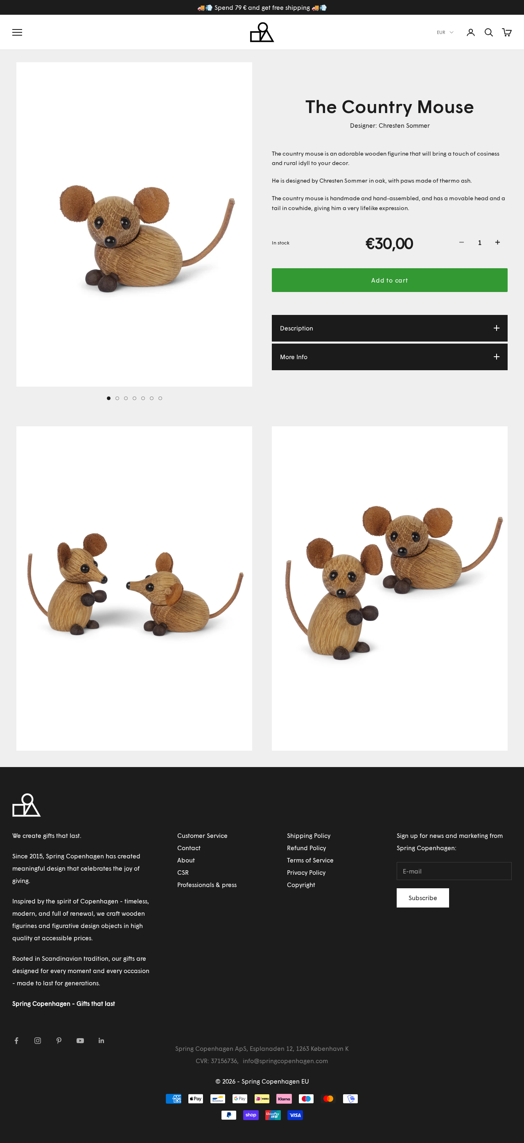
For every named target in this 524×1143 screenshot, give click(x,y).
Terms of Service (310, 860)
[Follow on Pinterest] (59, 1041)
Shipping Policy (308, 835)
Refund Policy (306, 847)
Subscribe (423, 897)
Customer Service (202, 835)
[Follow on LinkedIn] (101, 1041)
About (186, 860)
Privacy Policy (306, 872)
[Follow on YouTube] (80, 1041)
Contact (189, 847)
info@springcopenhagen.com (285, 1060)
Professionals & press (207, 884)
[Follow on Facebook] (16, 1041)
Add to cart (389, 279)
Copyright (301, 884)
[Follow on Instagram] (38, 1041)
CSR (183, 872)
